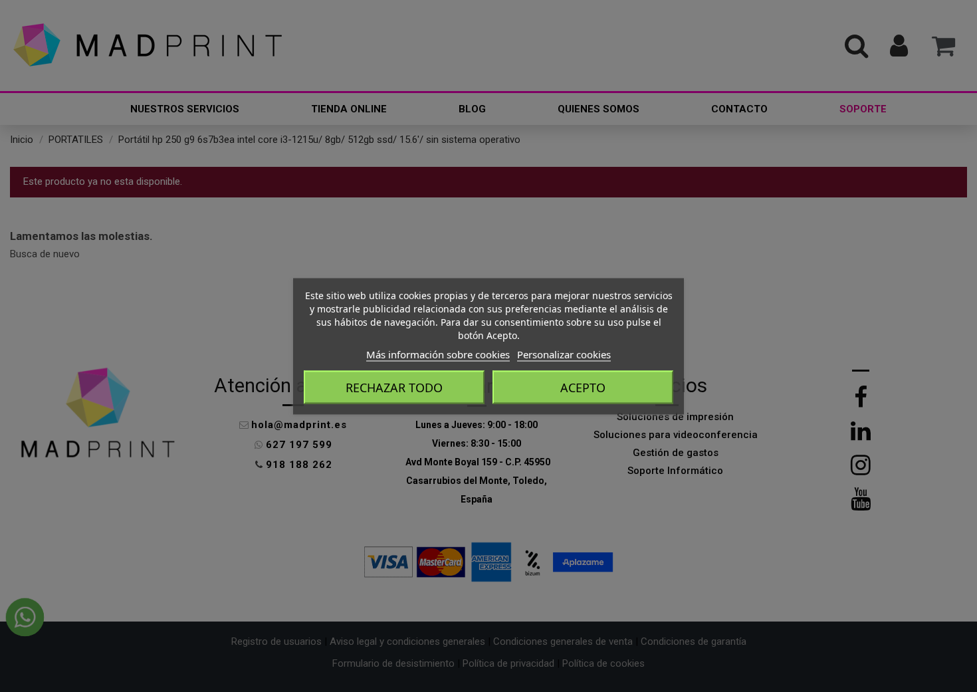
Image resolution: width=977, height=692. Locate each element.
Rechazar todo (394, 387)
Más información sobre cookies (438, 353)
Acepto (582, 387)
